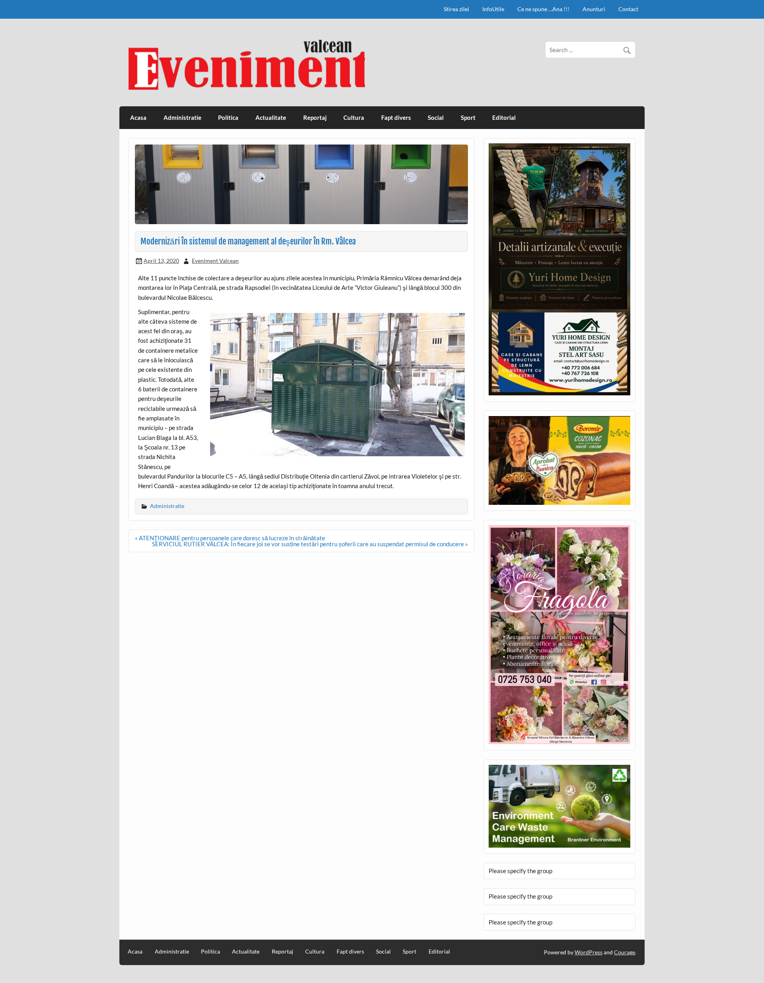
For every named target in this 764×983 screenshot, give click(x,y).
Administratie (182, 117)
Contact (628, 9)
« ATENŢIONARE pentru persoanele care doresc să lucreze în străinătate (230, 537)
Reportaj (315, 117)
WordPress (588, 952)
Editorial (504, 117)
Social (436, 117)
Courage (624, 952)
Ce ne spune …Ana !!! (543, 9)
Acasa (138, 117)
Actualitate (270, 117)
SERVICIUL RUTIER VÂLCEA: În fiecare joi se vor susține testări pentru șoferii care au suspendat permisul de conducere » (310, 543)
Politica (228, 117)
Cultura (353, 117)
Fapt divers (396, 117)
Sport (468, 117)
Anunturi (594, 9)
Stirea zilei (456, 9)
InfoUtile (493, 9)
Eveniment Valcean (215, 260)
